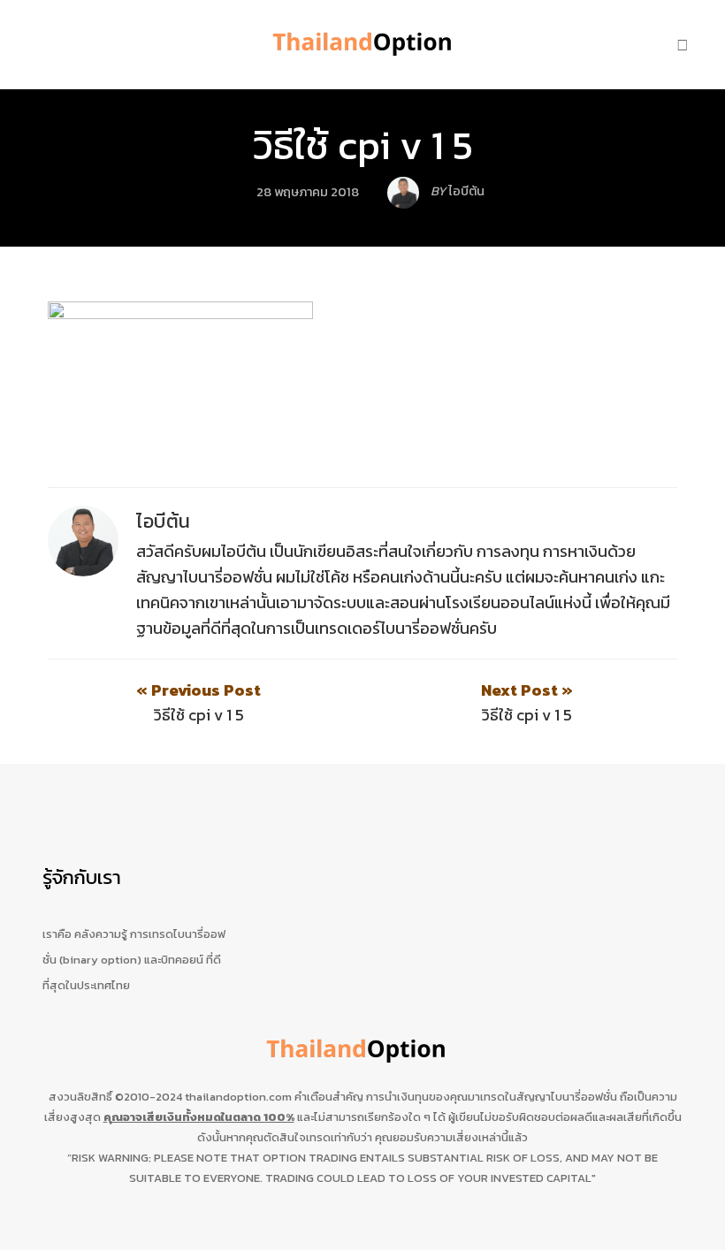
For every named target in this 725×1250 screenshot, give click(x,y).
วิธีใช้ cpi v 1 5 (363, 145)
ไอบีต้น (163, 521)
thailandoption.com (238, 1096)
